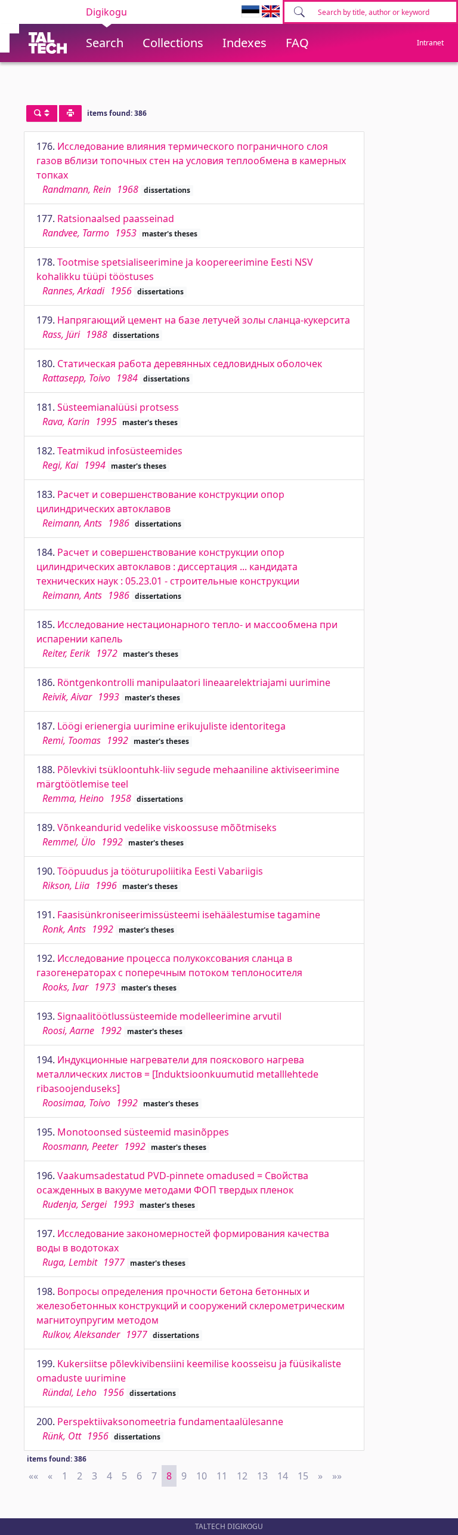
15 (303, 1475)
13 (262, 1475)
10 (201, 1475)
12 (242, 1475)
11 (221, 1475)
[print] (70, 113)
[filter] (41, 113)
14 (282, 1475)
